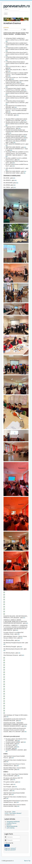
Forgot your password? (10, 850)
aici (6, 41)
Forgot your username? (10, 848)
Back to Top (27, 860)
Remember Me (9, 843)
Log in (7, 845)
